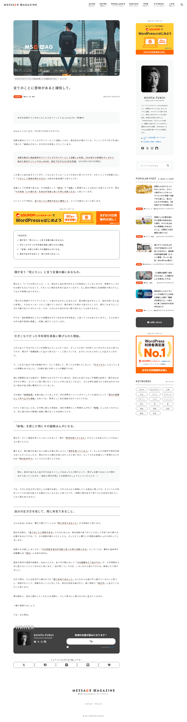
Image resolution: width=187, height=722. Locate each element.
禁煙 (154, 409)
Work (103, 5)
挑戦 (141, 409)
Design (133, 5)
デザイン (142, 399)
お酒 (167, 389)
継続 (33, 96)
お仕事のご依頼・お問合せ (152, 142)
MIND (17, 97)
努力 (26, 96)
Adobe (141, 389)
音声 (154, 413)
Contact (89, 704)
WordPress (154, 389)
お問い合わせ (156, 322)
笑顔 (167, 409)
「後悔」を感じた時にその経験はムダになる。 (40, 249)
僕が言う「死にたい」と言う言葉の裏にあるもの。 (42, 240)
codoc (112, 647)
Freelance (118, 5)
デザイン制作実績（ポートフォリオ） (154, 138)
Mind (92, 5)
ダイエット (168, 394)
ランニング (168, 399)
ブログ (154, 399)
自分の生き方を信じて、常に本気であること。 (40, 254)
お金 (141, 394)
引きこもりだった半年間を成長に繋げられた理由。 (42, 244)
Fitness (159, 5)
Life (172, 5)
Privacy (98, 704)
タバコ (154, 394)
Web (146, 5)
